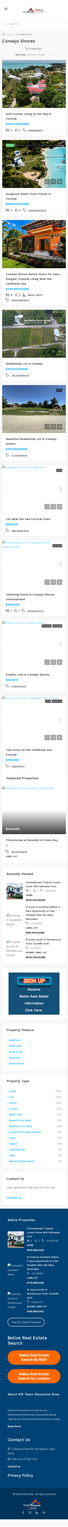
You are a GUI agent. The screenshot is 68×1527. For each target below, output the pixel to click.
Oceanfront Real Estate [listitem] (25, 1132)
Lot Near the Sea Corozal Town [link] (28, 519)
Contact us (14, 1197)
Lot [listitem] (11, 1097)
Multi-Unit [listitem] (15, 1114)
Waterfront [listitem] (16, 1063)
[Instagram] (31, 1512)
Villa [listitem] (12, 1155)
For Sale (57, 65)
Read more (14, 1426)
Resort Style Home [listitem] (21, 1161)
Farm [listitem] (12, 1138)
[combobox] (39, 55)
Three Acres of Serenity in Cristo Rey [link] (32, 840)
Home (9, 34)
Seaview (57, 145)
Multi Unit (30, 145)
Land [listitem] (12, 1091)
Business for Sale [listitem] (20, 1126)
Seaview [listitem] (14, 1057)
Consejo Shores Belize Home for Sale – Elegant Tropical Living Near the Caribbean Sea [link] (34, 278)
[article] (34, 824)
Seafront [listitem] (15, 1040)
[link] (34, 84)
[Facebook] (24, 1512)
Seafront (56, 701)
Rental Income (45, 145)
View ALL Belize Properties (26, 1322)
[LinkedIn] (38, 1512)
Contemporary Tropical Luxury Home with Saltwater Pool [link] (43, 1232)
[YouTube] (44, 1512)
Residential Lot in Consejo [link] (24, 363)
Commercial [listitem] (17, 1149)
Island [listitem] (13, 1143)
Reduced (57, 626)
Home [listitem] (13, 1103)
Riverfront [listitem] (15, 1051)
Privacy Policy (20, 1475)
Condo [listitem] (13, 1108)
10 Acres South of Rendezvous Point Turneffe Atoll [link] (43, 1293)
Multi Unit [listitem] (15, 1046)
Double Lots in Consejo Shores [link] (27, 674)
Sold (59, 390)
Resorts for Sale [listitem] (20, 1120)
